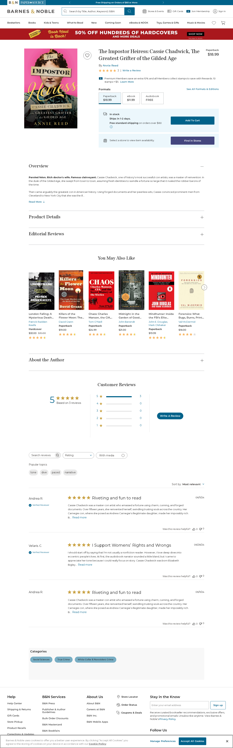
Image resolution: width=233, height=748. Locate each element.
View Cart (223, 725)
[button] (116, 374)
